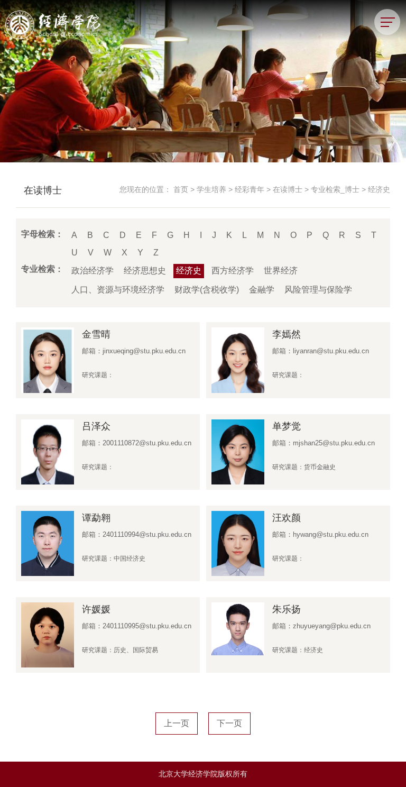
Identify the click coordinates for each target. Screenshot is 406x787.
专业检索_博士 (335, 189)
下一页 (229, 723)
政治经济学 (92, 270)
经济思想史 (145, 270)
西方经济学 (232, 270)
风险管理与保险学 (318, 289)
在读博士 (287, 189)
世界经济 (281, 270)
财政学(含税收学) (206, 289)
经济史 (379, 189)
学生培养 (211, 189)
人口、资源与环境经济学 (117, 289)
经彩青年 (249, 189)
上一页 (176, 723)
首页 (180, 189)
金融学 (261, 289)
